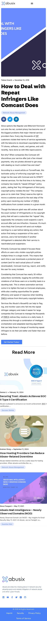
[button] (3, 119)
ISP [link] (37, 136)
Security (20, 613)
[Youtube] (8, 597)
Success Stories (8, 410)
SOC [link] (43, 404)
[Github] (25, 597)
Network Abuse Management (14, 113)
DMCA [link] (36, 201)
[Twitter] (16, 597)
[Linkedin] (3, 597)
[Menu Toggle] (32, 3)
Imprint (9, 613)
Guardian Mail (7, 524)
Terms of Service (23, 618)
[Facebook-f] (12, 597)
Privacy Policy (34, 613)
